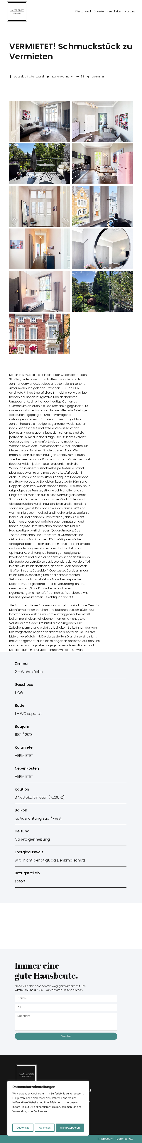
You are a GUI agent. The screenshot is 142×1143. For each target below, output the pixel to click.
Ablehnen (44, 1127)
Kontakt (130, 11)
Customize (22, 1127)
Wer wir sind (83, 11)
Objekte (99, 11)
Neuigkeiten (114, 11)
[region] (48, 1108)
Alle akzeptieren (70, 1127)
